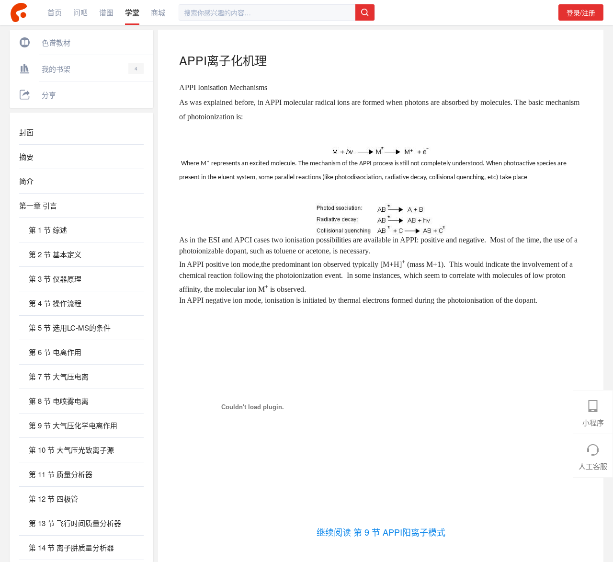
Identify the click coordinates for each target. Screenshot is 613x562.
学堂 (132, 12)
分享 (49, 95)
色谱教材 (56, 42)
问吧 (80, 12)
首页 (54, 12)
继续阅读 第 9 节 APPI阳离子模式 (381, 532)
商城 (158, 12)
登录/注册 (581, 12)
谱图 (106, 12)
